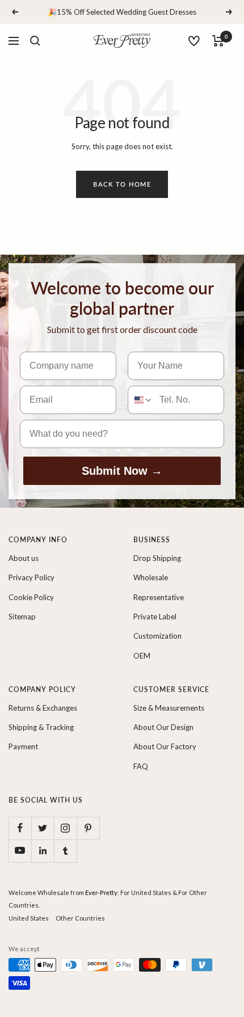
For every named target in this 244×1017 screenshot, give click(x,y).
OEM (141, 655)
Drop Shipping (157, 558)
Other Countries (80, 918)
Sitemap (22, 616)
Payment (23, 746)
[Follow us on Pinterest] (88, 828)
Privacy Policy (31, 577)
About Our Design (163, 727)
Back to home (122, 184)
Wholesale (150, 577)
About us (24, 558)
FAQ (140, 766)
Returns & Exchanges (43, 707)
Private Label (154, 616)
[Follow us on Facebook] (20, 828)
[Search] (35, 41)
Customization (157, 635)
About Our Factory (164, 746)
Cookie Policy (31, 597)
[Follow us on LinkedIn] (42, 850)
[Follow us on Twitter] (42, 828)
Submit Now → (122, 471)
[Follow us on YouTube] (20, 850)
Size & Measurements (168, 707)
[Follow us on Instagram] (65, 828)
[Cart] (218, 41)
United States (29, 918)
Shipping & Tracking (41, 727)
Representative (158, 597)
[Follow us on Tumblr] (65, 850)
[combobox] (141, 399)
